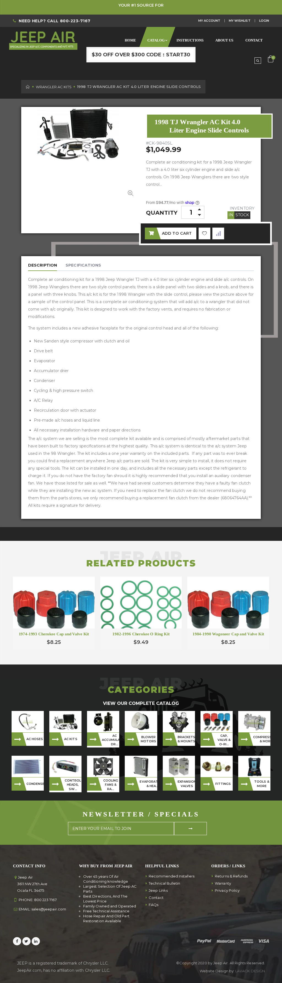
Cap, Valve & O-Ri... (224, 740)
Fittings (223, 784)
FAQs (153, 904)
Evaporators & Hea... (148, 784)
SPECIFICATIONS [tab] (83, 265)
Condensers (35, 784)
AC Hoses (34, 739)
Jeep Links (158, 890)
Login (264, 21)
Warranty (223, 883)
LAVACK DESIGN (250, 971)
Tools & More (261, 784)
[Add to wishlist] (204, 233)
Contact (156, 897)
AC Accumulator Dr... (110, 740)
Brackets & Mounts (186, 739)
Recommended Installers (171, 876)
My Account (209, 21)
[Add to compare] (218, 233)
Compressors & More (261, 739)
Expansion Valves (186, 784)
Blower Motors (148, 739)
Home (28, 86)
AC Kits (70, 739)
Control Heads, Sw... (73, 785)
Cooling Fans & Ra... (110, 785)
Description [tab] (42, 265)
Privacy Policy (227, 890)
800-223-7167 (75, 20)
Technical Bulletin (164, 883)
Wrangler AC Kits (54, 87)
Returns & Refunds (231, 876)
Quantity (162, 212)
